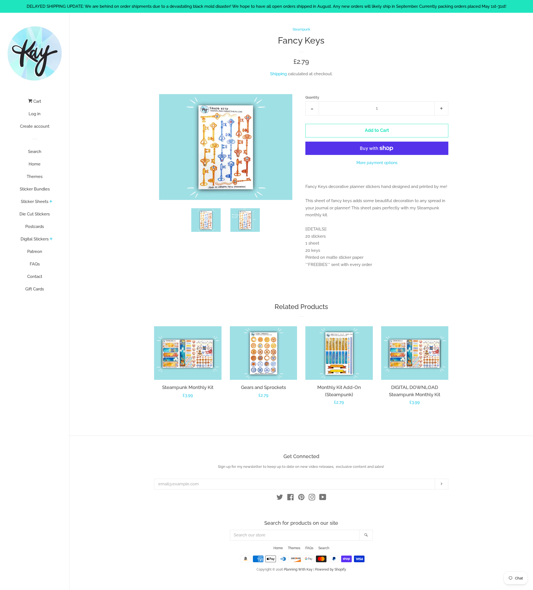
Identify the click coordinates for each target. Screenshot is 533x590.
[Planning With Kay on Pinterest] (301, 498)
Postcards (34, 226)
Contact (34, 276)
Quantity (312, 97)
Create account (34, 126)
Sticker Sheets (34, 201)
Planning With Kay (298, 569)
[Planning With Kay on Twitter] (279, 498)
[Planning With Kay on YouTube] (322, 498)
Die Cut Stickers (34, 214)
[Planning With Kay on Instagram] (312, 498)
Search (34, 151)
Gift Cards (34, 289)
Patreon (34, 251)
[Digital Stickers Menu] (51, 239)
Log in (35, 113)
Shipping (278, 73)
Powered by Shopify (330, 569)
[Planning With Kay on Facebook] (290, 498)
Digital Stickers (35, 239)
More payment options (377, 162)
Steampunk (301, 29)
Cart (36, 101)
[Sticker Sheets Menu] (51, 201)
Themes (34, 176)
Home (35, 164)
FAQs (35, 264)
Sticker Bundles (35, 189)
